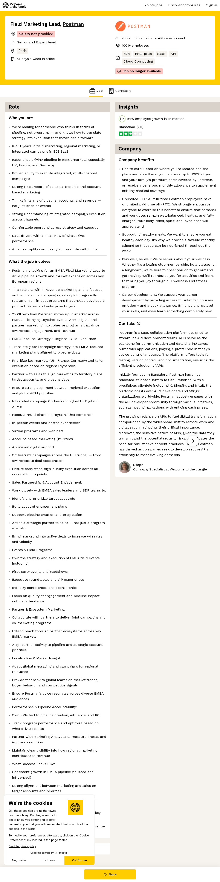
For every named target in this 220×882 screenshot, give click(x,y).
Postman (73, 24)
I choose (49, 860)
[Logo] (14, 5)
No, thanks (19, 860)
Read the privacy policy (22, 846)
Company (123, 91)
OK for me (79, 860)
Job (99, 91)
